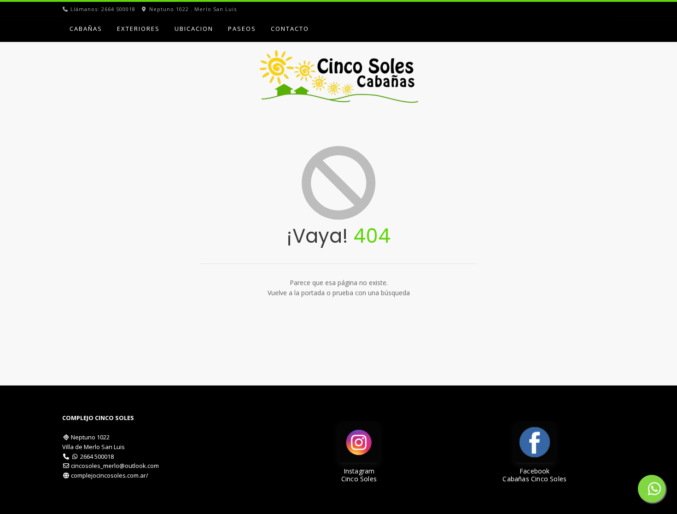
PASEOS (242, 28)
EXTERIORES (138, 28)
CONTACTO (290, 28)
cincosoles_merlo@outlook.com (115, 465)
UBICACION (194, 28)
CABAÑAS (86, 28)
